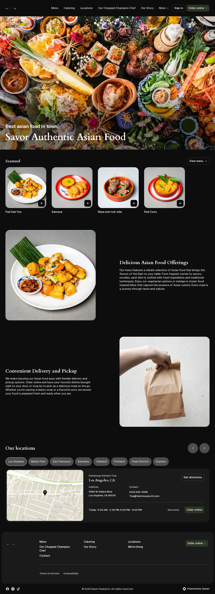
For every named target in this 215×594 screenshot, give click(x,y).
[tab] (16, 461)
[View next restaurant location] (204, 448)
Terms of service (49, 573)
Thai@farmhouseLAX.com (144, 496)
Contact (44, 555)
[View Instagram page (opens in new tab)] (13, 589)
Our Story (147, 8)
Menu (54, 8)
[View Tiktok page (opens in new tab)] (18, 589)
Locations (86, 8)
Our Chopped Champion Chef (117, 8)
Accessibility (71, 573)
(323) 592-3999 (138, 492)
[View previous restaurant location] (193, 448)
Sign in (178, 8)
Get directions (193, 477)
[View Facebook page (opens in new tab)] (7, 589)
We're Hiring (135, 547)
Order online (194, 510)
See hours (173, 509)
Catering (69, 8)
